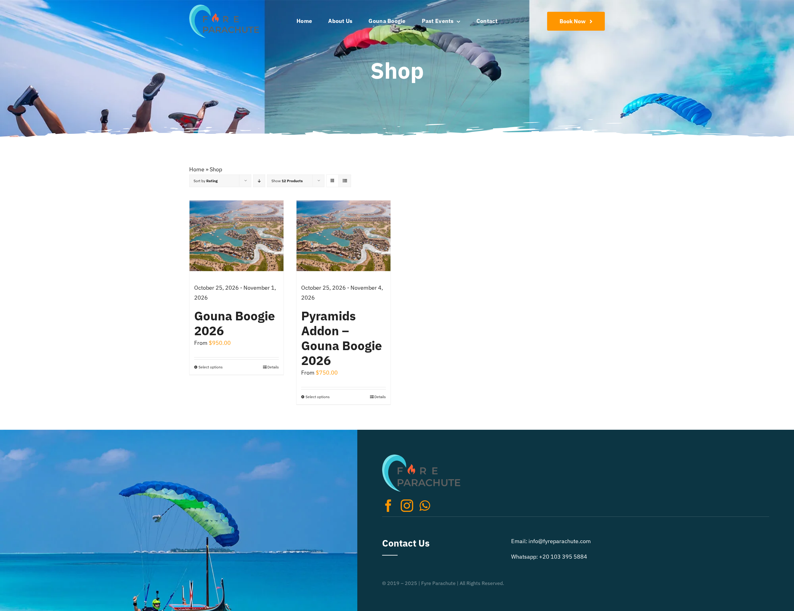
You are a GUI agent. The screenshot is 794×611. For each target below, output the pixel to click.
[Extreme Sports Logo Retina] (224, 7)
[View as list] (345, 181)
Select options (210, 367)
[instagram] (407, 505)
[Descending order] (259, 180)
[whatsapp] (424, 505)
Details (273, 367)
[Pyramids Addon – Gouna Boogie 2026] (343, 235)
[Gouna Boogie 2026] (236, 235)
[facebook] (388, 505)
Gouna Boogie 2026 (234, 323)
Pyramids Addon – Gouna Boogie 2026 (341, 338)
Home (196, 169)
